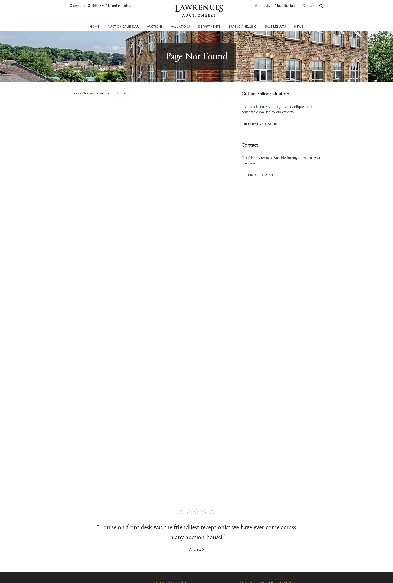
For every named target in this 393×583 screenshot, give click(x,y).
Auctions (155, 26)
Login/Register (121, 5)
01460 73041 (99, 5)
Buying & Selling (243, 26)
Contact (308, 5)
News (298, 26)
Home (94, 26)
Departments (209, 26)
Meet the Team (286, 5)
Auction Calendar (123, 26)
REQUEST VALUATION (261, 124)
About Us (262, 5)
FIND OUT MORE (261, 175)
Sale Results (275, 26)
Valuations (180, 26)
